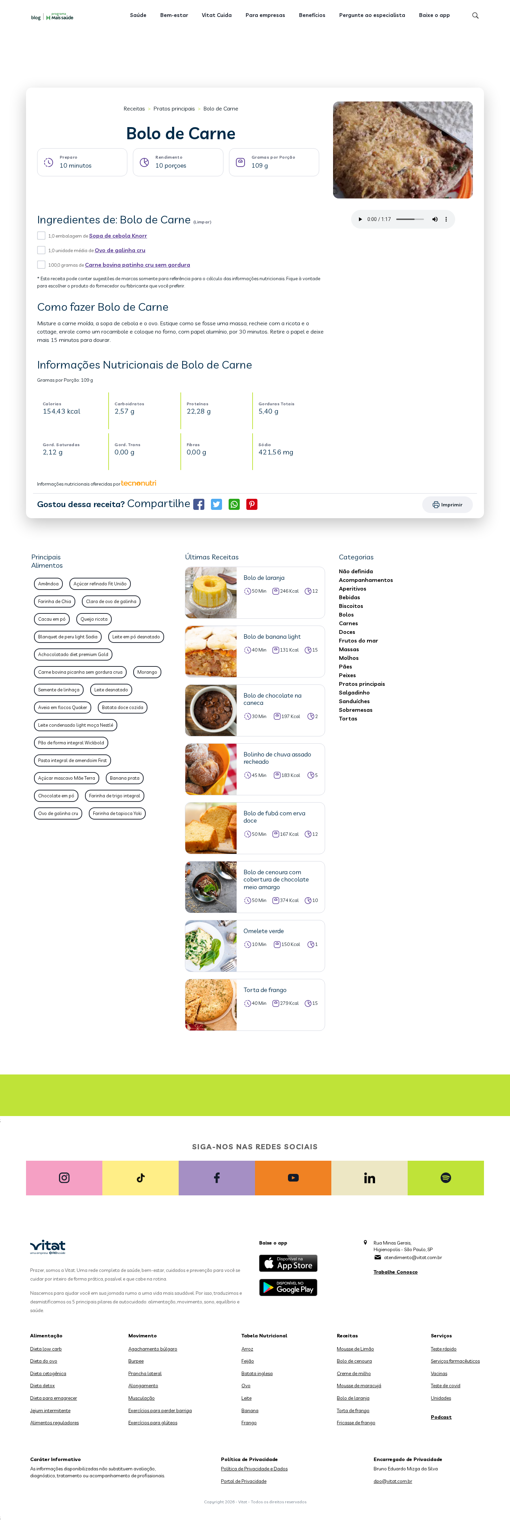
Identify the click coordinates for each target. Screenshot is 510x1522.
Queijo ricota (94, 619)
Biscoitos (351, 605)
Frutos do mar (358, 640)
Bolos (346, 614)
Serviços (441, 1336)
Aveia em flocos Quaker (62, 707)
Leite (246, 1398)
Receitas (134, 108)
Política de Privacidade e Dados (254, 1469)
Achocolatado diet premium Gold (73, 654)
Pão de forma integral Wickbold (71, 742)
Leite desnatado (111, 689)
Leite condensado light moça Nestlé (75, 725)
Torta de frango (353, 1410)
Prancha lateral (145, 1373)
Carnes (348, 623)
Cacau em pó (52, 619)
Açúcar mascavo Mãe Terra (66, 778)
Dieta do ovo (43, 1361)
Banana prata (124, 778)
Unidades (441, 1398)
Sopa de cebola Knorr (118, 235)
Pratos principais (174, 108)
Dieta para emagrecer (53, 1398)
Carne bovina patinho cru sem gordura (137, 264)
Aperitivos (352, 588)
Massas (349, 649)
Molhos (349, 657)
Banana (249, 1410)
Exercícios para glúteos (152, 1422)
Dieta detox (42, 1385)
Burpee (136, 1361)
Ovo (245, 1385)
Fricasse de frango (356, 1422)
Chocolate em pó (56, 795)
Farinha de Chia (54, 601)
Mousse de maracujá (359, 1385)
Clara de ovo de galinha (111, 601)
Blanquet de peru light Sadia (67, 636)
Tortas (348, 718)
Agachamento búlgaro (152, 1349)
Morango (147, 672)
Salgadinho (354, 692)
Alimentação (46, 1336)
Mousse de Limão (355, 1349)
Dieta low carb (46, 1349)
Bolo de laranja (353, 1398)
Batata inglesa (257, 1373)
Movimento (142, 1336)
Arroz (247, 1349)
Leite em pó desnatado (136, 636)
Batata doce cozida (122, 707)
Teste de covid (445, 1385)
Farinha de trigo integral (114, 795)
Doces (347, 631)
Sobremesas (356, 709)
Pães (345, 666)
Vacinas (439, 1373)
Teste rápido (444, 1349)
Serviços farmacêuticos (455, 1361)
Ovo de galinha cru (120, 250)
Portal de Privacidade (243, 1481)
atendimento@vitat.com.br (413, 1257)
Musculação (141, 1398)
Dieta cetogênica (48, 1373)
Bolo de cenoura (354, 1361)
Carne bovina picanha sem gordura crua (80, 672)
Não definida (356, 571)
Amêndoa (48, 583)
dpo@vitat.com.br (393, 1481)
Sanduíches (354, 701)
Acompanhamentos (366, 579)
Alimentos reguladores (54, 1422)
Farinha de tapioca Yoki (117, 813)
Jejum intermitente (50, 1410)
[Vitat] (53, 16)
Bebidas (349, 597)
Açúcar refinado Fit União (100, 583)
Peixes (347, 675)
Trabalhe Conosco (396, 1272)
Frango (249, 1422)
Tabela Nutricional (264, 1336)
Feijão (247, 1361)
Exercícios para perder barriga (160, 1410)
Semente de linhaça (58, 689)
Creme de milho (354, 1373)
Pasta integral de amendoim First (72, 760)
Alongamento (143, 1385)
